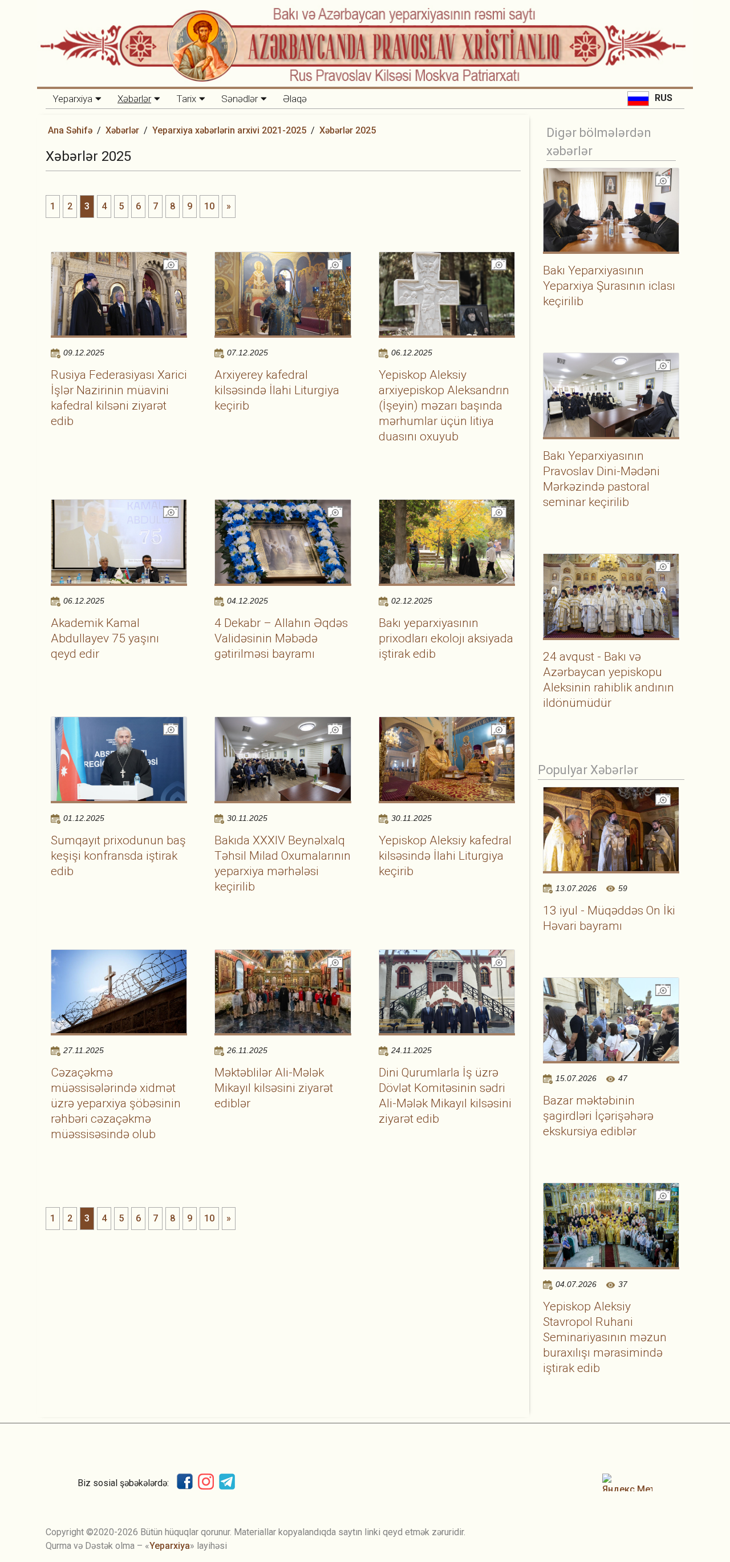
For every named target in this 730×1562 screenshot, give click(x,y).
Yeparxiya (72, 98)
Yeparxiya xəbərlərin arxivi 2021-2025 (229, 130)
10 (209, 206)
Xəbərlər (134, 98)
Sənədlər (239, 98)
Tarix (186, 98)
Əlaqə (295, 98)
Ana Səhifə (70, 130)
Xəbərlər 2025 (347, 130)
